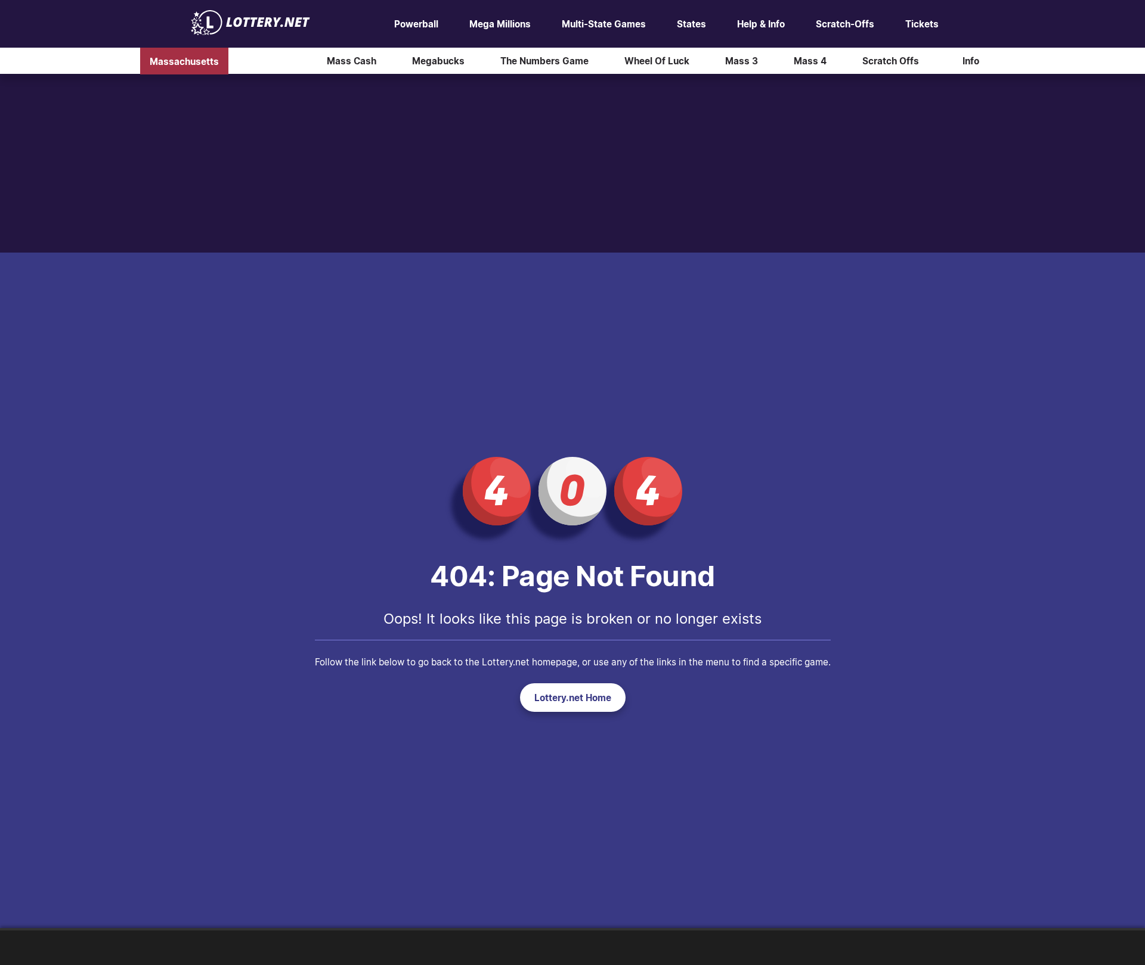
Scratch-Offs (845, 24)
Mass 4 (810, 61)
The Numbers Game (544, 61)
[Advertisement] (572, 163)
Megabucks (438, 61)
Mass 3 (741, 61)
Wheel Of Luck (656, 61)
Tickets (922, 24)
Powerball (416, 24)
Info (971, 61)
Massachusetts (184, 61)
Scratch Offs (890, 61)
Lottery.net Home (572, 697)
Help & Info (761, 24)
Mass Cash (351, 61)
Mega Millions (500, 24)
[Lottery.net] (250, 32)
